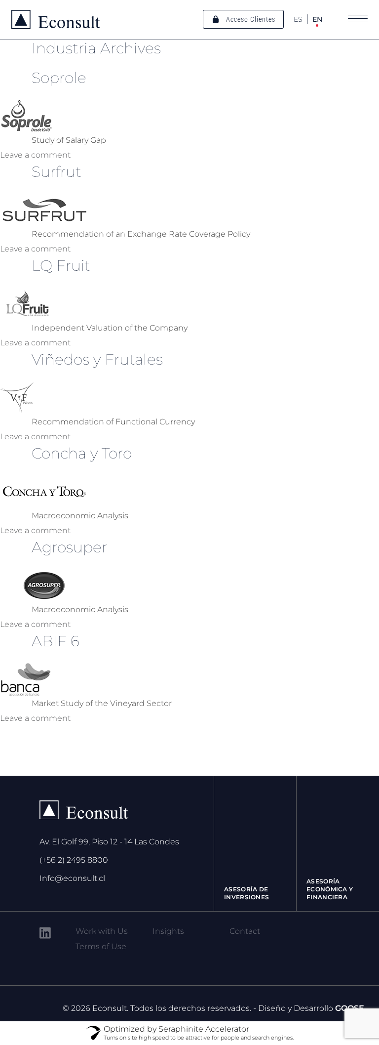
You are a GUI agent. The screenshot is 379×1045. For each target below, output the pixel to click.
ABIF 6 (55, 641)
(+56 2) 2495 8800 (73, 860)
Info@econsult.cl (72, 878)
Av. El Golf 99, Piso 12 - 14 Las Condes (109, 841)
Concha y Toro (82, 453)
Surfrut (56, 172)
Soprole (59, 78)
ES (298, 19)
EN (317, 19)
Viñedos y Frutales (97, 359)
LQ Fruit (61, 265)
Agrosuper (69, 547)
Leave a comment (35, 155)
